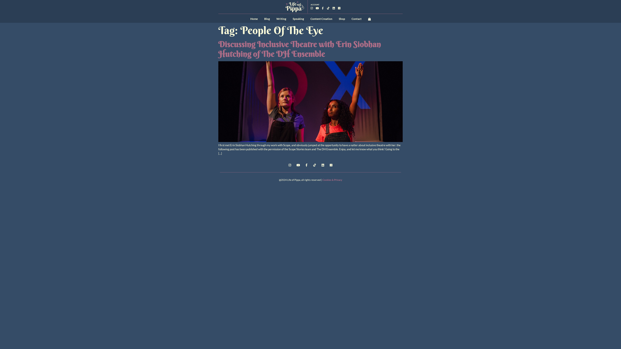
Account (315, 5)
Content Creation (321, 19)
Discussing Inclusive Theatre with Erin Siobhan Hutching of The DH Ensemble (299, 49)
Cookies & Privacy (332, 179)
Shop (342, 19)
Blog (267, 19)
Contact (357, 19)
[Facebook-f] (323, 8)
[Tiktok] (328, 8)
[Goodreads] (339, 8)
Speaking (298, 19)
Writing (281, 19)
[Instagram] (312, 8)
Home (254, 19)
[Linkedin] (334, 8)
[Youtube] (317, 8)
